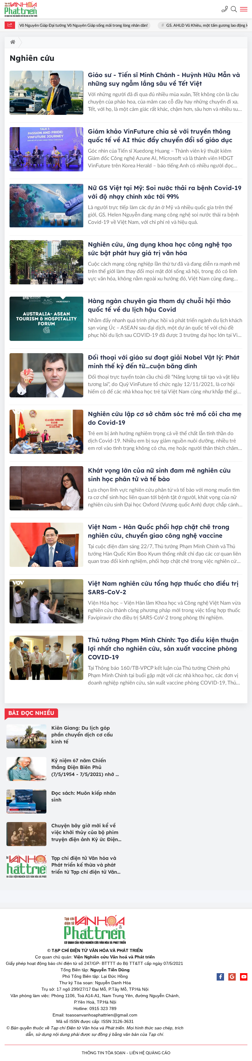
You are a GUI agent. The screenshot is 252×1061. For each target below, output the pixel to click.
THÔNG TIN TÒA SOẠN (103, 1053)
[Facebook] (220, 977)
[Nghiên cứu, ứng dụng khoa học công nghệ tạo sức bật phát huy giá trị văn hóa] (46, 262)
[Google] (232, 977)
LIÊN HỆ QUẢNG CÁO (149, 1053)
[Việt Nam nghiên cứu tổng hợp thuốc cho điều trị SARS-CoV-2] (46, 601)
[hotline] (225, 9)
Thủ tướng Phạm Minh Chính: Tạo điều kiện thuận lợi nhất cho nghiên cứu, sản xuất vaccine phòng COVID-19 (163, 648)
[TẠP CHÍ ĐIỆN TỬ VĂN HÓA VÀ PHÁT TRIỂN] (26, 9)
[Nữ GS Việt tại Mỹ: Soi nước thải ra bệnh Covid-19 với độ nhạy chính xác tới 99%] (46, 206)
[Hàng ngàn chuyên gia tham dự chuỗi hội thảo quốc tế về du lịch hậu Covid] (46, 319)
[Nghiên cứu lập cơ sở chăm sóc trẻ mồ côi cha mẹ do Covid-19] (46, 432)
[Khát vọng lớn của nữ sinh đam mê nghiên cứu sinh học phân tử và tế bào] (46, 488)
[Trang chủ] (11, 42)
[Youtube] (243, 977)
